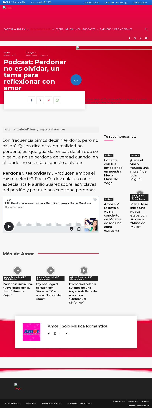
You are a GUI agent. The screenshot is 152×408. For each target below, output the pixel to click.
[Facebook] (129, 38)
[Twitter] (140, 38)
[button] (146, 29)
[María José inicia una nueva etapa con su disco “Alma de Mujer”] (17, 270)
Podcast (44, 56)
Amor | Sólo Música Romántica (78, 326)
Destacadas (31, 56)
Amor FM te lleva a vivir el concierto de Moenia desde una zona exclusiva (112, 217)
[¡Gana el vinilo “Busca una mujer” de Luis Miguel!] (139, 150)
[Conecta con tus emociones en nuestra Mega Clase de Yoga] (113, 150)
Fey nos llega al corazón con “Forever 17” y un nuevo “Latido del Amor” (49, 291)
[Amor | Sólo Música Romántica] (33, 332)
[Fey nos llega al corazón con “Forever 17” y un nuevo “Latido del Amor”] (51, 270)
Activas (108, 155)
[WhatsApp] (57, 100)
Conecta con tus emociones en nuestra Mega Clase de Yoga (113, 171)
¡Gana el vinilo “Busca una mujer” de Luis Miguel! (139, 169)
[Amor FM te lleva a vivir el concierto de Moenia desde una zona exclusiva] (113, 194)
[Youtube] (146, 38)
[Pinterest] (48, 100)
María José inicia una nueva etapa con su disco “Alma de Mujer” (17, 289)
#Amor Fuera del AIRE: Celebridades (15, 278)
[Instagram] (135, 38)
